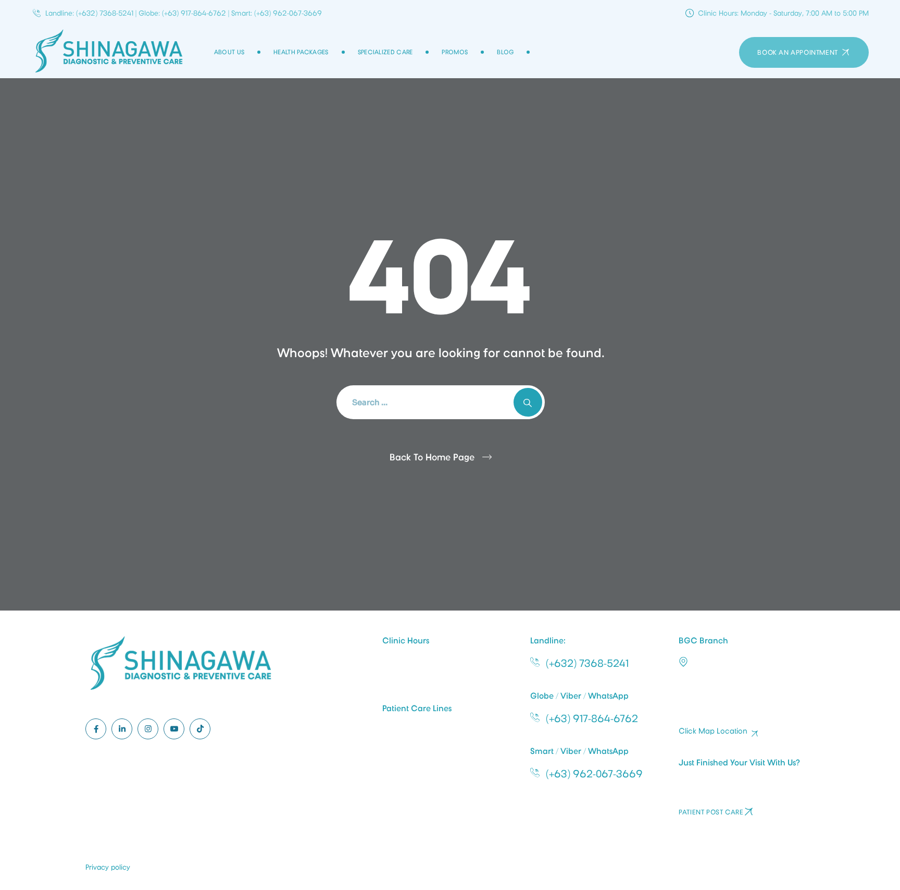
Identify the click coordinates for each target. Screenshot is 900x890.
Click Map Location (713, 731)
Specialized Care (385, 52)
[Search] (528, 402)
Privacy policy (107, 867)
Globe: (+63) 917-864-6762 (182, 13)
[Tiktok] (200, 728)
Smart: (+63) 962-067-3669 (276, 13)
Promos (455, 52)
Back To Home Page (432, 457)
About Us (229, 52)
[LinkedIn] (121, 728)
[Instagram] (148, 728)
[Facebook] (95, 728)
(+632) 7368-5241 (587, 663)
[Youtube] (174, 728)
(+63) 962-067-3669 (594, 774)
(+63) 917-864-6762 (592, 718)
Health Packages (301, 52)
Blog (505, 52)
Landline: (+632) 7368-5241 (89, 13)
